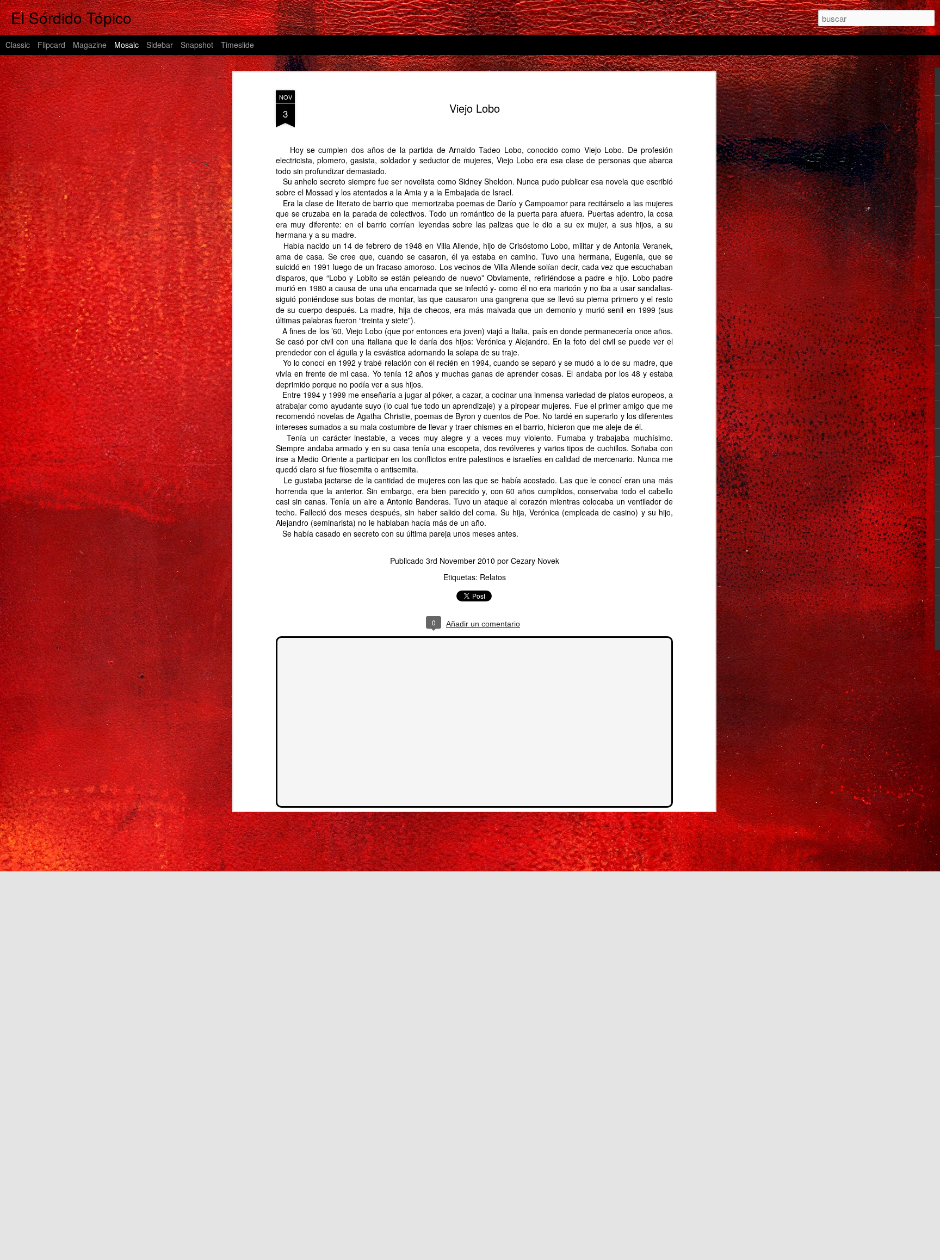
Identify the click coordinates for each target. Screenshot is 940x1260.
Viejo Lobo (474, 108)
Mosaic (126, 44)
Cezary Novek (535, 560)
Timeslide (237, 44)
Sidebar (159, 44)
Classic (17, 44)
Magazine (90, 44)
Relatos (493, 576)
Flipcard (51, 44)
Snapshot (197, 44)
